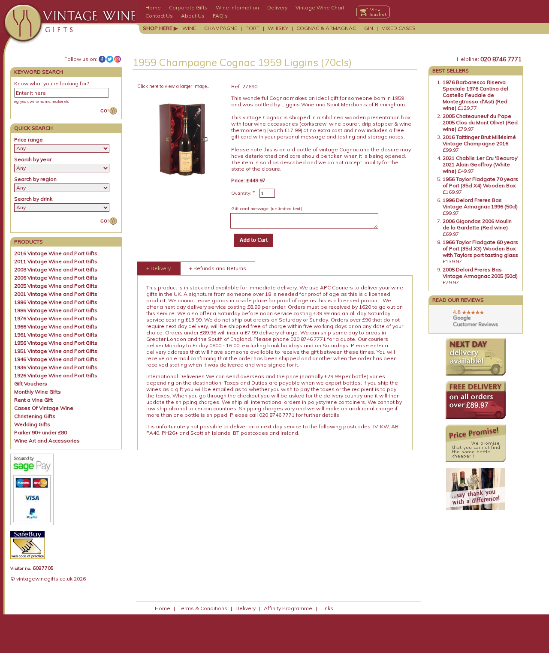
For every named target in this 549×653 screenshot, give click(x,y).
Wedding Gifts (32, 424)
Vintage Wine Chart (320, 7)
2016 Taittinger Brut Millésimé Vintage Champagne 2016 (479, 140)
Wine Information (237, 7)
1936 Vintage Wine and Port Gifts (55, 367)
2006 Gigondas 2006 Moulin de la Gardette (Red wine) (477, 224)
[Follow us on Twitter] (109, 59)
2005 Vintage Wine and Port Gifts (55, 286)
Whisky (278, 28)
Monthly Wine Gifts (37, 391)
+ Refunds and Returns (217, 268)
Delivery (277, 7)
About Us (193, 15)
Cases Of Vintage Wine (43, 408)
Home (153, 7)
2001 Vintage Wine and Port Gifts (55, 294)
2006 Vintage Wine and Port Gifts (55, 277)
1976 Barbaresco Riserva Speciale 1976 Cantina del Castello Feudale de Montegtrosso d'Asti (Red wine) (475, 95)
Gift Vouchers (30, 383)
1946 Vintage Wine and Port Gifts (55, 359)
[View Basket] (373, 12)
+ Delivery (158, 268)
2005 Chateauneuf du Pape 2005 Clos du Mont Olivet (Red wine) (480, 122)
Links (326, 608)
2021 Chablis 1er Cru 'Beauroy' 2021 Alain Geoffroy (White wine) (481, 164)
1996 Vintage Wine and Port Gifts (55, 302)
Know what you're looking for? (51, 83)
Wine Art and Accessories (47, 440)
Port (252, 28)
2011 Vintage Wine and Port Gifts (55, 261)
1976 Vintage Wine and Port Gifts (55, 318)
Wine (189, 28)
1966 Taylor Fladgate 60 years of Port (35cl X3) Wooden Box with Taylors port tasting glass (480, 248)
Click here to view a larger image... (174, 86)
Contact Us (159, 15)
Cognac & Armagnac (326, 28)
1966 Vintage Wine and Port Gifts (55, 326)
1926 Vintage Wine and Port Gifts (55, 375)
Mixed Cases (398, 28)
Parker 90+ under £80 (40, 432)
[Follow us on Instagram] (117, 59)
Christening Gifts (34, 416)
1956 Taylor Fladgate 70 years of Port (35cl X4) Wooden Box (480, 182)
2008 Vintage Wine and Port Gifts (55, 269)
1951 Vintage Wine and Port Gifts (55, 351)
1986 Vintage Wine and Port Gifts (55, 310)
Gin (368, 28)
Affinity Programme (288, 608)
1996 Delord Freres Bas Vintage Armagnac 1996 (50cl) (480, 203)
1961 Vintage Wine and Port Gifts (55, 334)
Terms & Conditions (202, 608)
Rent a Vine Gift (33, 400)
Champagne (220, 28)
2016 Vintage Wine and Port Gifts (55, 253)
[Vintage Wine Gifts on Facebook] (102, 59)
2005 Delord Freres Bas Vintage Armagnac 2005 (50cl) (480, 272)
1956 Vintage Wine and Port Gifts (55, 343)
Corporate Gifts (188, 7)
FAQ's (220, 15)
